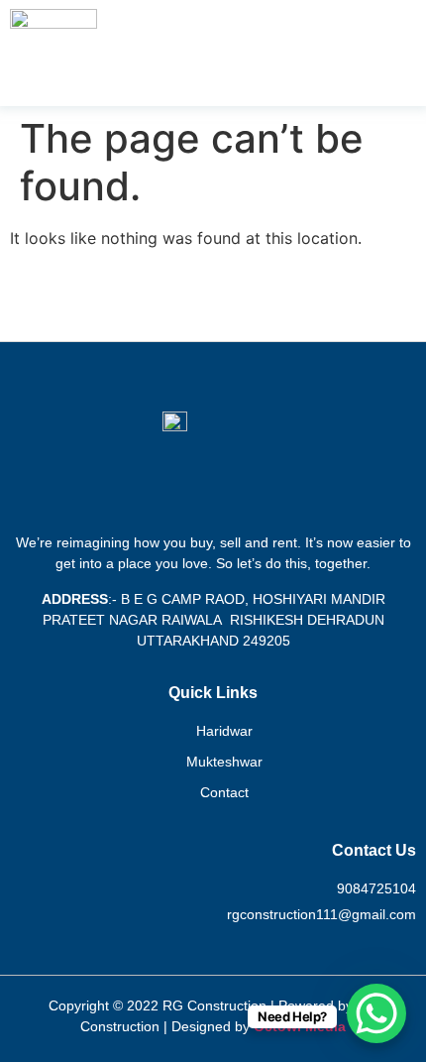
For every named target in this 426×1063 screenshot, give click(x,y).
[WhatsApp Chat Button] (376, 1013)
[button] (408, 52)
